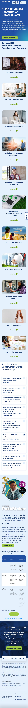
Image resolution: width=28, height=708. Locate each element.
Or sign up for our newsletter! (14, 618)
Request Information (9, 38)
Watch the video (8, 545)
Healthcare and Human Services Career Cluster (12, 687)
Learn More (14, 614)
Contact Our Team (14, 648)
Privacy (3, 700)
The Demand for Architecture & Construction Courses (13, 683)
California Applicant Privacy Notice (7, 696)
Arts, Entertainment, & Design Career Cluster (11, 685)
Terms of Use (18, 696)
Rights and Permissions (20, 693)
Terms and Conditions (20, 699)
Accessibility (5, 693)
